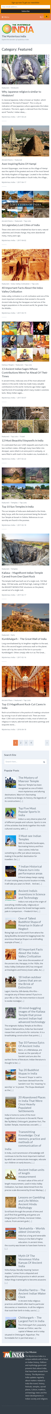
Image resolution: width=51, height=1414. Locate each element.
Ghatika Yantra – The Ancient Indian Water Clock (32, 1293)
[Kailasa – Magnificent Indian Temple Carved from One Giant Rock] (25, 549)
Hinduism (15, 88)
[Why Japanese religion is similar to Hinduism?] (25, 70)
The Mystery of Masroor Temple (28, 779)
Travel (22, 436)
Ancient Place (7, 700)
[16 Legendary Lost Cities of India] (25, 204)
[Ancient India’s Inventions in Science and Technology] (11, 901)
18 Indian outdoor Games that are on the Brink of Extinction (30, 982)
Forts (13, 635)
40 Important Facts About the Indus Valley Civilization (30, 953)
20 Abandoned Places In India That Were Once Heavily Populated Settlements (31, 1104)
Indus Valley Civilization (20, 284)
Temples (14, 502)
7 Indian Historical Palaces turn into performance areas (30, 870)
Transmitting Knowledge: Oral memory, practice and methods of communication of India (25, 1140)
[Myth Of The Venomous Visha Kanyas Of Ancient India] (11, 1266)
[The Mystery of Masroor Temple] (11, 788)
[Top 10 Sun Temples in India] (25, 483)
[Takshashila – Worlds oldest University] (11, 1239)
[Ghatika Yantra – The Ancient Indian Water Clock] (11, 1300)
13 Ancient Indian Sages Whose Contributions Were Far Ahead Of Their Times (24, 372)
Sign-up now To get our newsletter (25, 2)
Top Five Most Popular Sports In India (29, 811)
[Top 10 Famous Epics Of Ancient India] (11, 1053)
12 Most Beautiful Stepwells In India (22, 440)
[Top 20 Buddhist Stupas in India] (11, 1080)
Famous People (8, 365)
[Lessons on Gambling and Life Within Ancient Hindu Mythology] (11, 1208)
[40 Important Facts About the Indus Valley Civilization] (25, 265)
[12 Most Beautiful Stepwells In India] (25, 419)
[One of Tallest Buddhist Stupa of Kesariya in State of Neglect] (11, 929)
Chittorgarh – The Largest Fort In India (31, 1319)
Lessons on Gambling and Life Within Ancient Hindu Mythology (31, 1202)
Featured (5, 88)
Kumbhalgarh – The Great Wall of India (24, 638)
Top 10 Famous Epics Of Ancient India (31, 1044)
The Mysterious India (14, 36)
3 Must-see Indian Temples (29, 837)
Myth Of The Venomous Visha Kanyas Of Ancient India (30, 1261)
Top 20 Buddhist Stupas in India (28, 1071)
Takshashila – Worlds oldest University (31, 1230)
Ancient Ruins (7, 160)
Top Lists (27, 221)
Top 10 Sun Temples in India (18, 506)
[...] (21, 801)
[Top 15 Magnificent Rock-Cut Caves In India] (25, 681)
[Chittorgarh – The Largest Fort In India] (11, 1328)
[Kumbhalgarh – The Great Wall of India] (25, 617)
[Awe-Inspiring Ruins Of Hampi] (25, 141)
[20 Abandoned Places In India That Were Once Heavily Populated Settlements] (11, 1108)
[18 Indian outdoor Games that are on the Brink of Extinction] (11, 988)
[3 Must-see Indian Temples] (11, 846)
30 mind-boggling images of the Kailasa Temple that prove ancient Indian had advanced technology (31, 1014)
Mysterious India (8, 117)
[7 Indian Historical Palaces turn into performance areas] (11, 877)
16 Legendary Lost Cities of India (21, 225)
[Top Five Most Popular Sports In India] (11, 819)
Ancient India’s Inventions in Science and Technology (31, 894)
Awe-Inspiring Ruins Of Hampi (19, 163)
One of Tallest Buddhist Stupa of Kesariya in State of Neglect (30, 923)
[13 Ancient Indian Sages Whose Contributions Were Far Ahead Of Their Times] (25, 342)
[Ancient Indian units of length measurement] (11, 1180)
